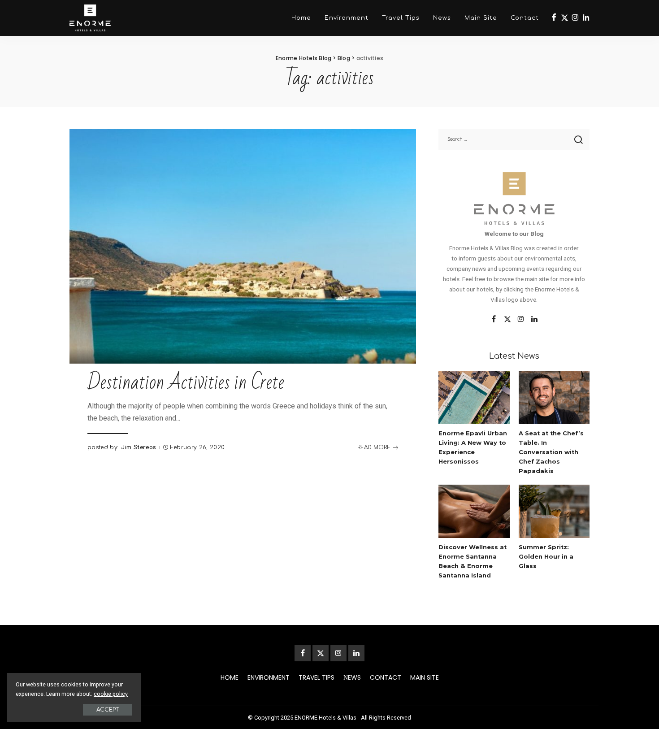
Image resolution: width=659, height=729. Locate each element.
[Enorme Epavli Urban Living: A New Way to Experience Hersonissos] (473, 397)
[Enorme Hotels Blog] (90, 17)
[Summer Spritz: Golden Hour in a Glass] (554, 511)
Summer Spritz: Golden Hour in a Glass (546, 556)
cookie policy (111, 693)
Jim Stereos (138, 447)
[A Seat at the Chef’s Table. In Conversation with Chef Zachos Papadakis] (554, 397)
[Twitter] (564, 17)
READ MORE (373, 447)
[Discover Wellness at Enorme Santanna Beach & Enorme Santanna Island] (473, 511)
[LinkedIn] (586, 17)
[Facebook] (554, 17)
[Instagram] (575, 17)
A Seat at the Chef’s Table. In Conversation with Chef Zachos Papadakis (551, 452)
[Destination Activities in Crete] (242, 246)
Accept (107, 710)
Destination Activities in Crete (185, 382)
